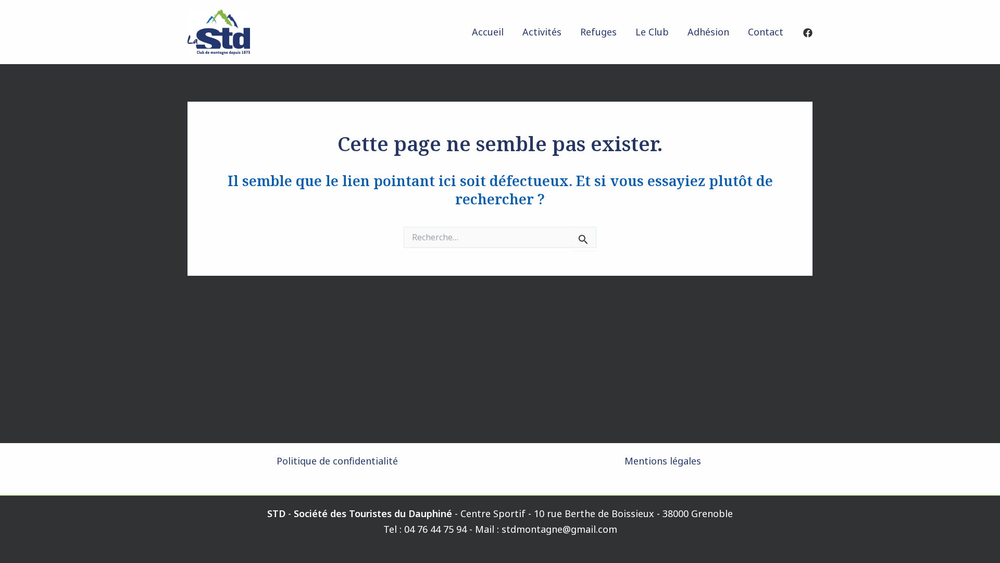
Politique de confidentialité (337, 461)
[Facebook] (808, 33)
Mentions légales (662, 461)
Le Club (652, 32)
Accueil (488, 32)
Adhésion (708, 32)
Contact (765, 32)
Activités (541, 32)
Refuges (598, 32)
